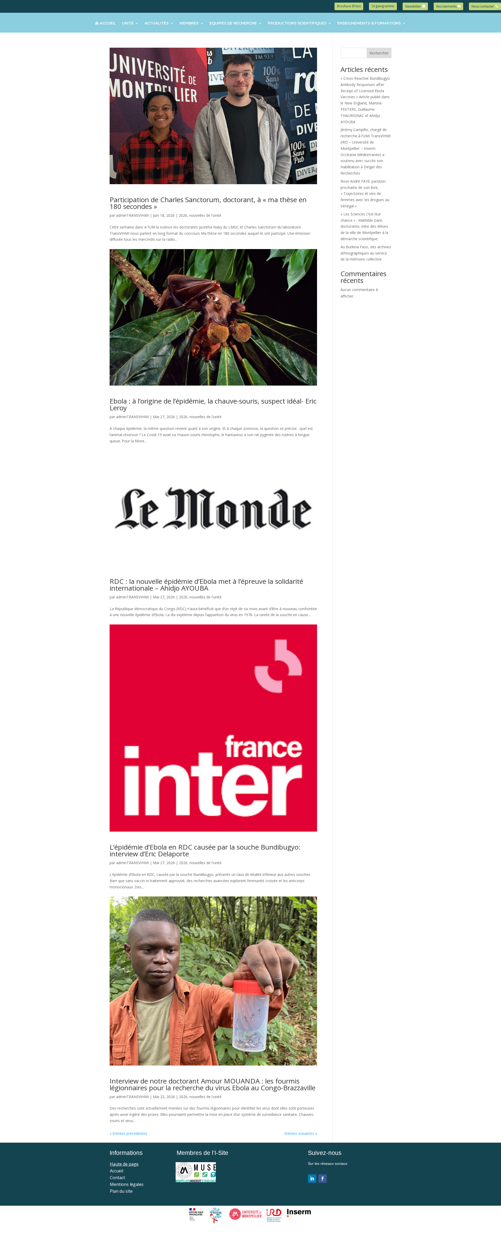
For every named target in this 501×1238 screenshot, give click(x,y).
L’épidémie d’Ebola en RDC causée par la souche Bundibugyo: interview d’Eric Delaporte (205, 850)
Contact (117, 1177)
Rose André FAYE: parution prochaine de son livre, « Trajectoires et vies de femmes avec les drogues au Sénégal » (365, 193)
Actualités (157, 23)
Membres (189, 23)
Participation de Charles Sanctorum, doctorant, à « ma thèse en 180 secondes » (208, 203)
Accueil (108, 23)
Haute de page (124, 1164)
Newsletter (413, 6)
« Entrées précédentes (128, 1133)
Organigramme (383, 6)
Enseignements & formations (369, 23)
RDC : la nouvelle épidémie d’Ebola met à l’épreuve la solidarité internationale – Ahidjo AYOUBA (206, 585)
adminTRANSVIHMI (132, 215)
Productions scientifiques (297, 23)
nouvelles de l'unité (205, 215)
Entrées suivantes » (300, 1133)
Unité (128, 23)
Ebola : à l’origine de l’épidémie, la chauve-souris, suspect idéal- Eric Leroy (213, 404)
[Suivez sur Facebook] (322, 1178)
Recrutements (446, 6)
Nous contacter (483, 6)
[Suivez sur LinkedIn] (312, 1178)
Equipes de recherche (233, 23)
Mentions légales (127, 1184)
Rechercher (379, 53)
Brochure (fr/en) (349, 6)
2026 (183, 215)
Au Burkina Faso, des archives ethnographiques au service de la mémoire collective (366, 253)
